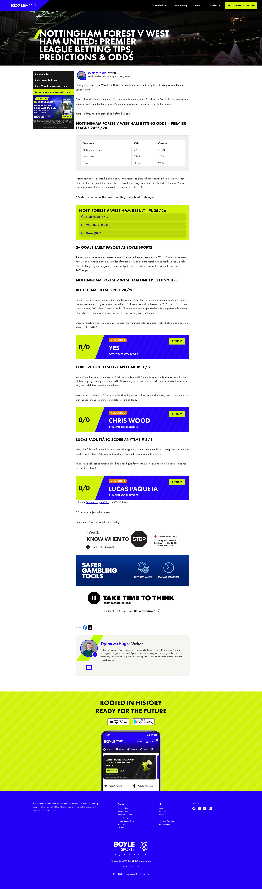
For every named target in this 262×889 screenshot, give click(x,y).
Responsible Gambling (165, 821)
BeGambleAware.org (143, 861)
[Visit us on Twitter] (199, 808)
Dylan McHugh (97, 72)
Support (160, 808)
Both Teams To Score (46, 79)
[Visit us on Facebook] (194, 808)
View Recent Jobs (163, 824)
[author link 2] (89, 648)
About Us (160, 814)
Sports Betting (123, 808)
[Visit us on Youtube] (205, 808)
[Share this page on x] (90, 627)
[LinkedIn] (89, 667)
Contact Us (161, 811)
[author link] (81, 75)
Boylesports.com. (128, 874)
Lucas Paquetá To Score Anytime (53, 91)
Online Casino (123, 827)
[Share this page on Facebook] (85, 627)
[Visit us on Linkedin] (210, 808)
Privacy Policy (162, 818)
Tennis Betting (123, 818)
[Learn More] (118, 721)
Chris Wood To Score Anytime (51, 85)
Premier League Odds (126, 821)
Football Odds (123, 811)
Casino (213, 5)
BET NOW (177, 341)
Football (159, 5)
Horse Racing (180, 5)
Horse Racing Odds (125, 814)
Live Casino (122, 824)
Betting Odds (42, 73)
